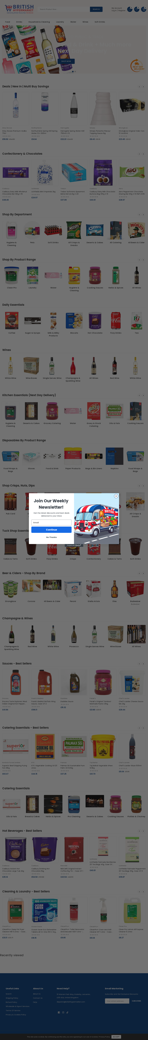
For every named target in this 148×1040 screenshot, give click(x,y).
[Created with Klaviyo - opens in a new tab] (74, 545)
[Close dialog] (116, 496)
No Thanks (51, 537)
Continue (51, 529)
